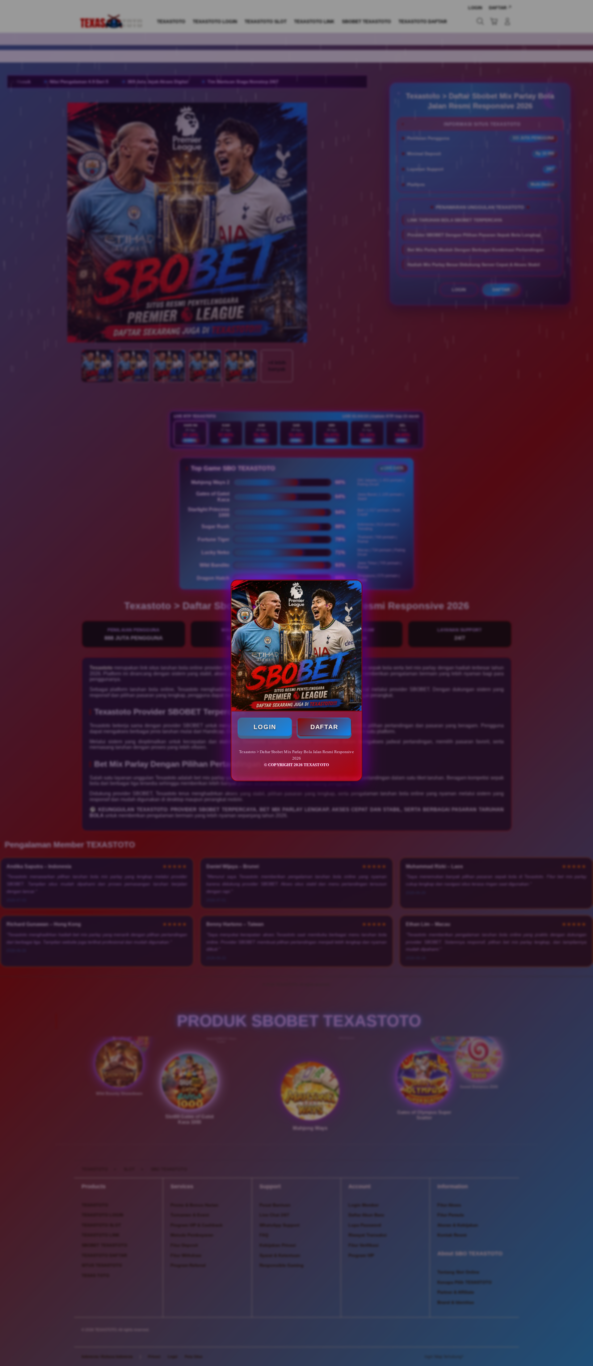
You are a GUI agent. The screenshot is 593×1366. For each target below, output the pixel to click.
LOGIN (265, 727)
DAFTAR (324, 727)
